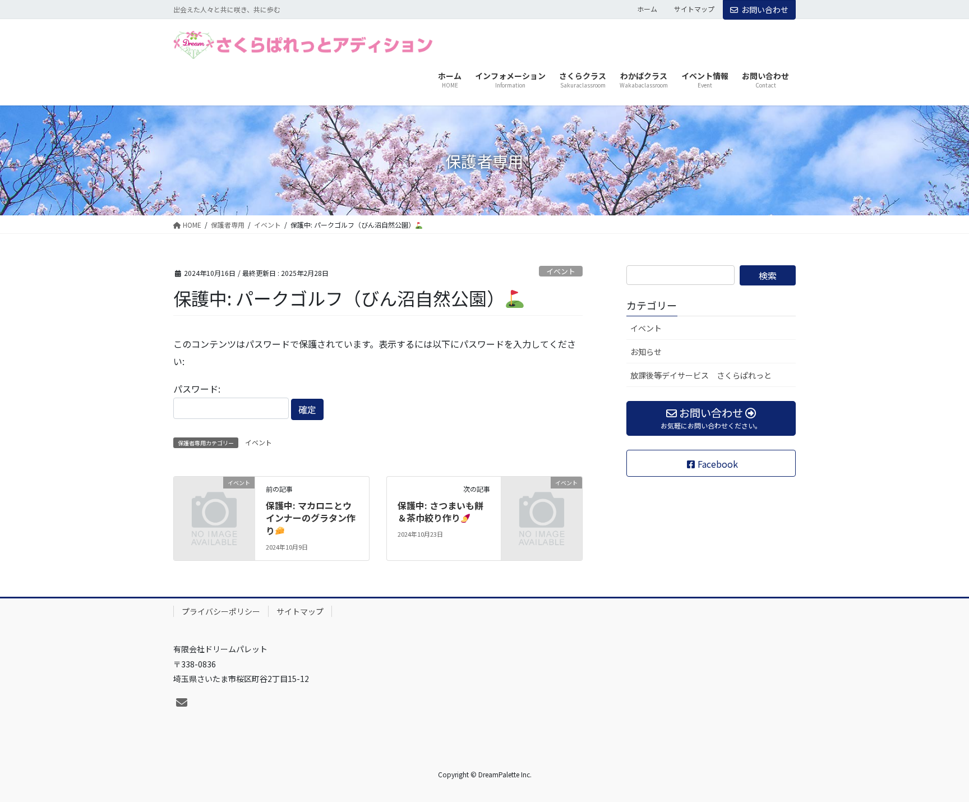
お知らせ (646, 351)
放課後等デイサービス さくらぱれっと (701, 375)
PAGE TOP (937, 767)
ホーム (647, 8)
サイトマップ (694, 8)
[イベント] (214, 500)
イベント (560, 271)
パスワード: (196, 388)
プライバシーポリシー (221, 611)
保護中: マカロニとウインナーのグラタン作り (311, 518)
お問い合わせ (764, 9)
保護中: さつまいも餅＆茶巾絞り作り (440, 511)
